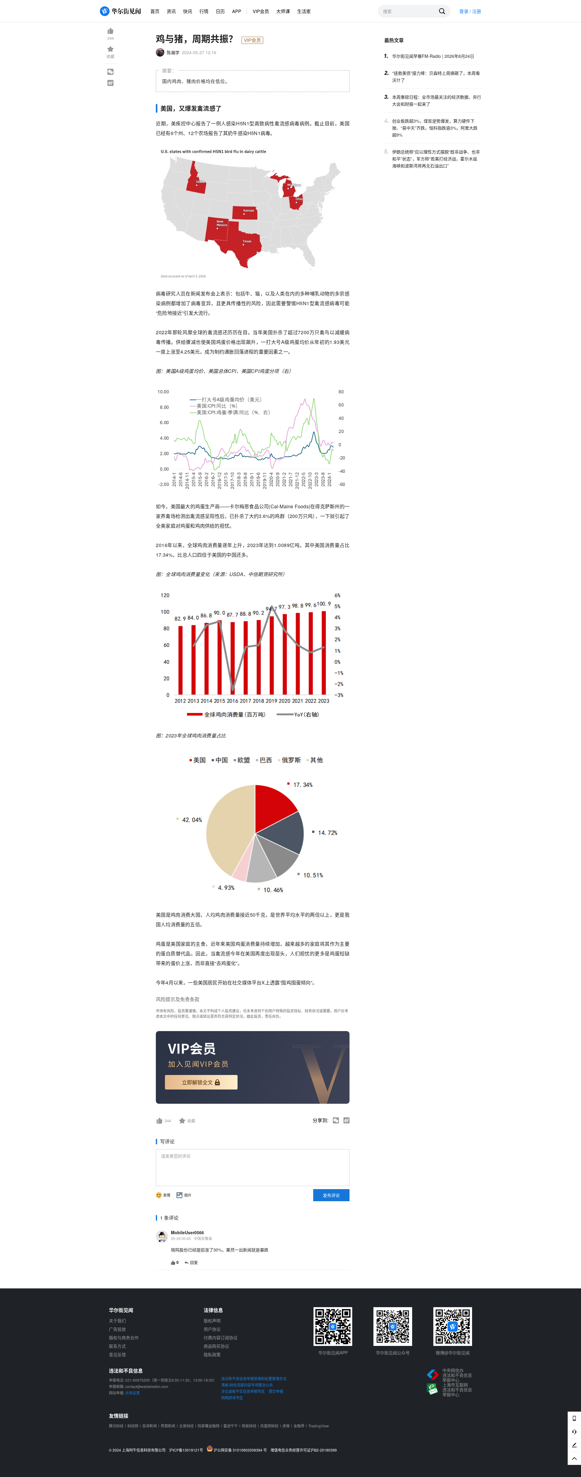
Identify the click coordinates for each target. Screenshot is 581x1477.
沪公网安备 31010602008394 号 (241, 1449)
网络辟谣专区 (232, 1397)
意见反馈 (117, 1354)
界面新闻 (168, 1425)
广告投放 (117, 1329)
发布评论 (331, 1195)
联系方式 (117, 1346)
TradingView (318, 1425)
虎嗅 (286, 1425)
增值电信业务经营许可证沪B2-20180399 (304, 1450)
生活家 (304, 11)
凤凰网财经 (269, 1425)
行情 (203, 11)
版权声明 (212, 1320)
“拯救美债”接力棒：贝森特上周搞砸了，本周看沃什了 (436, 76)
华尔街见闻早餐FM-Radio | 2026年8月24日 (433, 56)
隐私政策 (212, 1354)
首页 (154, 11)
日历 (220, 11)
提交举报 (276, 1391)
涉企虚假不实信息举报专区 (243, 1391)
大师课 (283, 11)
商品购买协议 (216, 1346)
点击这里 (132, 1392)
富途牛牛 (230, 1425)
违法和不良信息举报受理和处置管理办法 (254, 1378)
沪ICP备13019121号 (187, 1450)
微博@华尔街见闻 (453, 1353)
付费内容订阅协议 (221, 1337)
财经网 (132, 1425)
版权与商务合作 (124, 1337)
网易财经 (249, 1425)
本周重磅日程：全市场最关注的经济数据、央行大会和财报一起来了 (436, 100)
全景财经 (186, 1425)
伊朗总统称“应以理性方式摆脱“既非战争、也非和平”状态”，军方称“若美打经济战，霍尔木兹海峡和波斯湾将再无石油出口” (436, 159)
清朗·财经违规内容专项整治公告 (247, 1384)
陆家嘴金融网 (208, 1425)
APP (236, 11)
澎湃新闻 (149, 1425)
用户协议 (212, 1329)
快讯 (187, 11)
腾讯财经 (116, 1425)
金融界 (299, 1425)
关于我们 (117, 1320)
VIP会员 (261, 11)
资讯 (171, 11)
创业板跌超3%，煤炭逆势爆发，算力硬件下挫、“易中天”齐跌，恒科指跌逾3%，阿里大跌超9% (435, 128)
